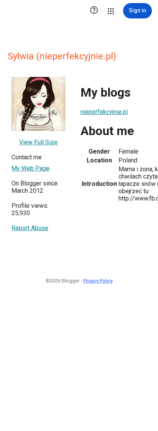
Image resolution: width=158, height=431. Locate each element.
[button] (94, 11)
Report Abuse (30, 228)
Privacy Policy (98, 281)
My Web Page (30, 168)
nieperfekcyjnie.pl (104, 111)
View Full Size (38, 142)
